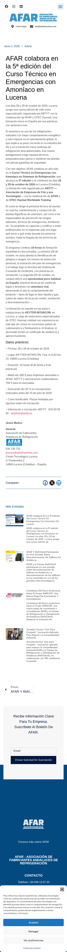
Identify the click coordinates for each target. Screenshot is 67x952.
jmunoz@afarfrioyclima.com (22, 452)
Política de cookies (31, 948)
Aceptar (33, 922)
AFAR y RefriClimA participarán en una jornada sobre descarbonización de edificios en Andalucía (43, 556)
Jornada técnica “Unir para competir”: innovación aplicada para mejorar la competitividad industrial (42, 633)
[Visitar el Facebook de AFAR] (6, 6)
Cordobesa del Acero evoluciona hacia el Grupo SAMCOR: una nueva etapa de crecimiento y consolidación (43, 594)
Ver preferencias (33, 940)
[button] (62, 889)
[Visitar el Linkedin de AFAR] (21, 6)
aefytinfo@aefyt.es (21, 413)
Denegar (33, 931)
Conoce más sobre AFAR (33, 841)
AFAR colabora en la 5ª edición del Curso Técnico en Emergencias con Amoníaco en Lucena (43, 520)
